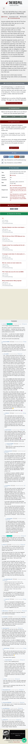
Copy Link (23, 429)
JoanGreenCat (5, 719)
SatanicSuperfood (6, 628)
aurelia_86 (5, 544)
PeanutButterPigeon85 (8, 579)
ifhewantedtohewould (6, 689)
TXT (14, 116)
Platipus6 (4, 535)
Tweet (11, 156)
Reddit (17, 156)
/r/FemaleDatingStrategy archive (14, 103)
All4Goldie (7, 413)
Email (22, 156)
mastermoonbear (8, 429)
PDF (6, 116)
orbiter (12, 208)
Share (6, 156)
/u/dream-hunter (16, 742)
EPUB (23, 116)
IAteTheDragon (6, 648)
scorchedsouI (7, 485)
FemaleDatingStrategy (14, 18)
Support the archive (14, 147)
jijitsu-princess (5, 610)
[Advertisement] (14, 304)
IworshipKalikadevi (6, 708)
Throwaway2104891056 (7, 702)
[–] (1, 341)
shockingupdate (9, 518)
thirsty (16, 208)
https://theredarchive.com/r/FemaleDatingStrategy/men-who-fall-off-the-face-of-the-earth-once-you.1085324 (18, 196)
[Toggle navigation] (4, 8)
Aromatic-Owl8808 (6, 341)
